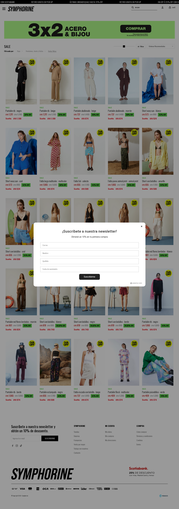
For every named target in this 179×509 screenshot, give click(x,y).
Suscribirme (89, 276)
